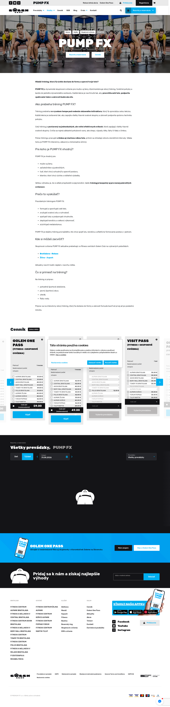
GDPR (57, 674)
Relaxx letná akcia (90, 3)
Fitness (64, 617)
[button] (159, 701)
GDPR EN (131, 674)
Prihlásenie (127, 3)
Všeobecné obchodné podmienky (90, 674)
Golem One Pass (106, 3)
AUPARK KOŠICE (97, 396)
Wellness (65, 607)
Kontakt (93, 10)
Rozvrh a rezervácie (77, 55)
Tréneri (90, 621)
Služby (50, 10)
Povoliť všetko (111, 363)
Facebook (123, 621)
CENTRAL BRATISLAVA (100, 379)
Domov (68, 32)
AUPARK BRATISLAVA (99, 376)
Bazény (64, 621)
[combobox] (141, 456)
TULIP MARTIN (97, 402)
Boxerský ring (67, 624)
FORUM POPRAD (97, 399)
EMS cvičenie (66, 631)
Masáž (64, 610)
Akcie (89, 617)
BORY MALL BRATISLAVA (100, 385)
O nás (83, 10)
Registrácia (144, 3)
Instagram (124, 630)
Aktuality (90, 614)
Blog (75, 10)
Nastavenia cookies (43, 677)
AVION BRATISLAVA (98, 382)
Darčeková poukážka (95, 628)
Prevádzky (37, 10)
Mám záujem (123, 548)
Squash (64, 614)
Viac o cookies (61, 355)
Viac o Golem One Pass (146, 548)
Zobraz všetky (34, 329)
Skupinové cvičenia (87, 32)
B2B (68, 10)
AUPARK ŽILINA (97, 393)
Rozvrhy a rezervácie (142, 10)
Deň (16, 456)
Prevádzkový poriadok (44, 674)
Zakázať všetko (95, 363)
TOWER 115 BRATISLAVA (100, 388)
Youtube (123, 626)
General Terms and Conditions (115, 674)
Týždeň (27, 456)
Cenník (60, 10)
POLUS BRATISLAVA (137, 386)
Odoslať (151, 577)
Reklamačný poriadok (69, 674)
